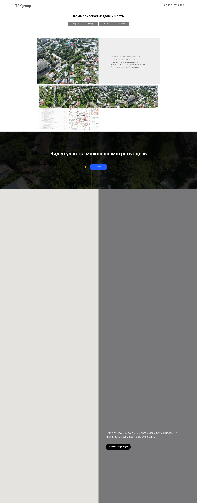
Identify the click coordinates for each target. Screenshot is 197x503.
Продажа (75, 24)
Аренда (91, 24)
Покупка (121, 24)
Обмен (106, 24)
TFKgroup (23, 6)
